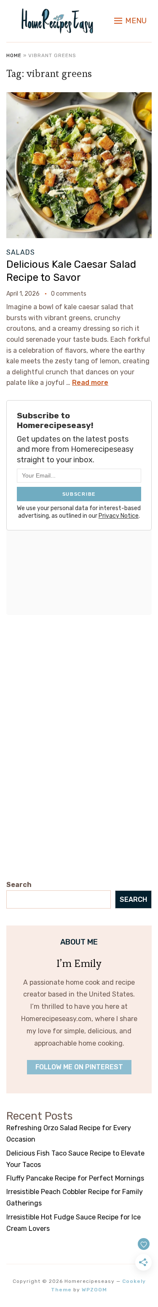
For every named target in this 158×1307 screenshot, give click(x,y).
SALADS (20, 252)
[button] (130, 21)
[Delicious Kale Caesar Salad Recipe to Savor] (79, 98)
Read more (90, 383)
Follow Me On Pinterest (79, 1067)
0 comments (68, 293)
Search (19, 885)
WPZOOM (94, 1290)
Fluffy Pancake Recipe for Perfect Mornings (75, 1178)
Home (13, 55)
